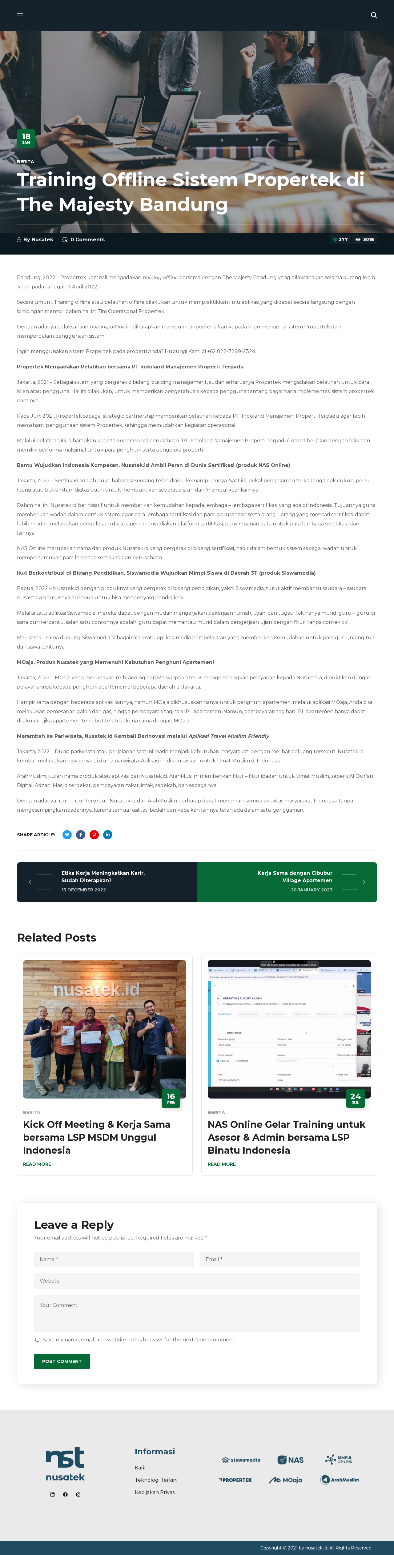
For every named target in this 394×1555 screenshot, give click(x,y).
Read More (37, 1164)
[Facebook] (65, 1494)
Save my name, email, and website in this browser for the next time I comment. (139, 1340)
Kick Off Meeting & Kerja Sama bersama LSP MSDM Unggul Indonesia (97, 1137)
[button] (374, 15)
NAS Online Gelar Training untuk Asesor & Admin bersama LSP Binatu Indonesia (287, 1137)
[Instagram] (78, 1494)
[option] (104, 1069)
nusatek (42, 240)
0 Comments (87, 240)
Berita (25, 161)
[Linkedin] (52, 1494)
